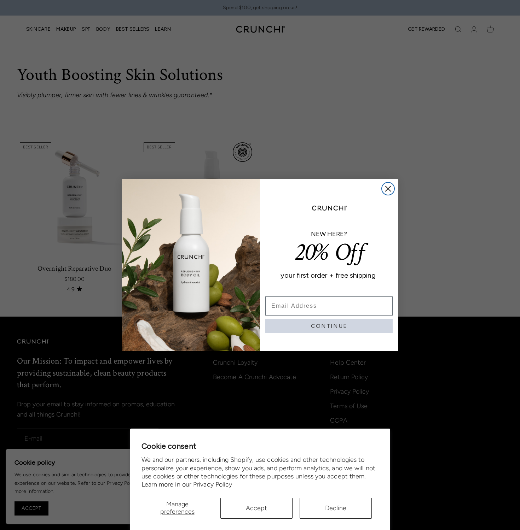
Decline (335, 508)
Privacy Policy (212, 484)
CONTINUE (329, 326)
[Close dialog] (388, 188)
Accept (256, 508)
